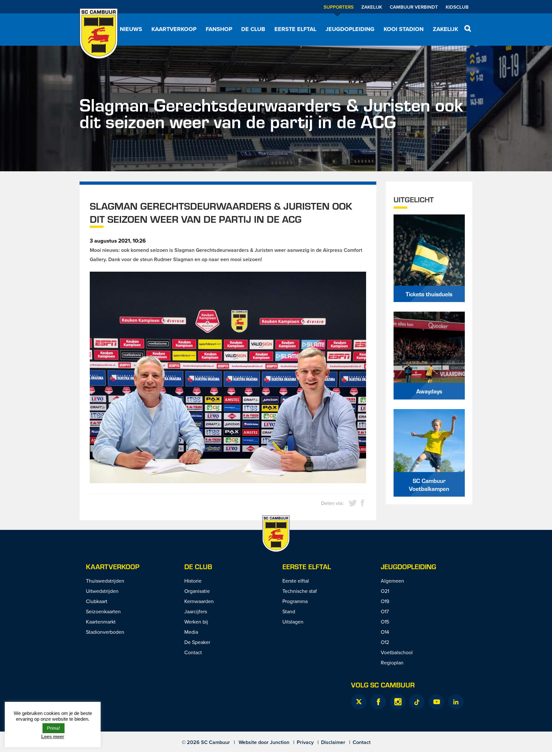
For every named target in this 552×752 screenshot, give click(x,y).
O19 (385, 601)
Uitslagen (292, 621)
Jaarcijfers (195, 611)
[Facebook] (378, 701)
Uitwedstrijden (102, 590)
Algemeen (392, 580)
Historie (193, 580)
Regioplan (392, 662)
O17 (385, 611)
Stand (288, 611)
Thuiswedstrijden (105, 580)
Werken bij (196, 621)
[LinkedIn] (456, 701)
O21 (385, 590)
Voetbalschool (397, 652)
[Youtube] (436, 701)
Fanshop (219, 29)
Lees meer (52, 736)
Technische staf (299, 590)
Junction (279, 742)
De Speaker (197, 642)
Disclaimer (333, 742)
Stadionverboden (105, 631)
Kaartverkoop (173, 29)
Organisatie (197, 590)
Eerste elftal (295, 29)
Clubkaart (96, 601)
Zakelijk (371, 7)
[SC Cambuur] (99, 33)
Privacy (305, 742)
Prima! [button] (53, 728)
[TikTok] (417, 701)
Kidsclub (457, 7)
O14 (385, 631)
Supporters (339, 7)
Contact (193, 652)
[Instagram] (397, 701)
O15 (385, 621)
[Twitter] (358, 701)
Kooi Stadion (404, 29)
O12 (385, 642)
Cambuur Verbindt (414, 7)
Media (191, 631)
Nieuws (131, 29)
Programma (295, 601)
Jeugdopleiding (350, 29)
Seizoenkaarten (103, 611)
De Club (253, 29)
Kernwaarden (199, 601)
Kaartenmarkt (101, 621)
